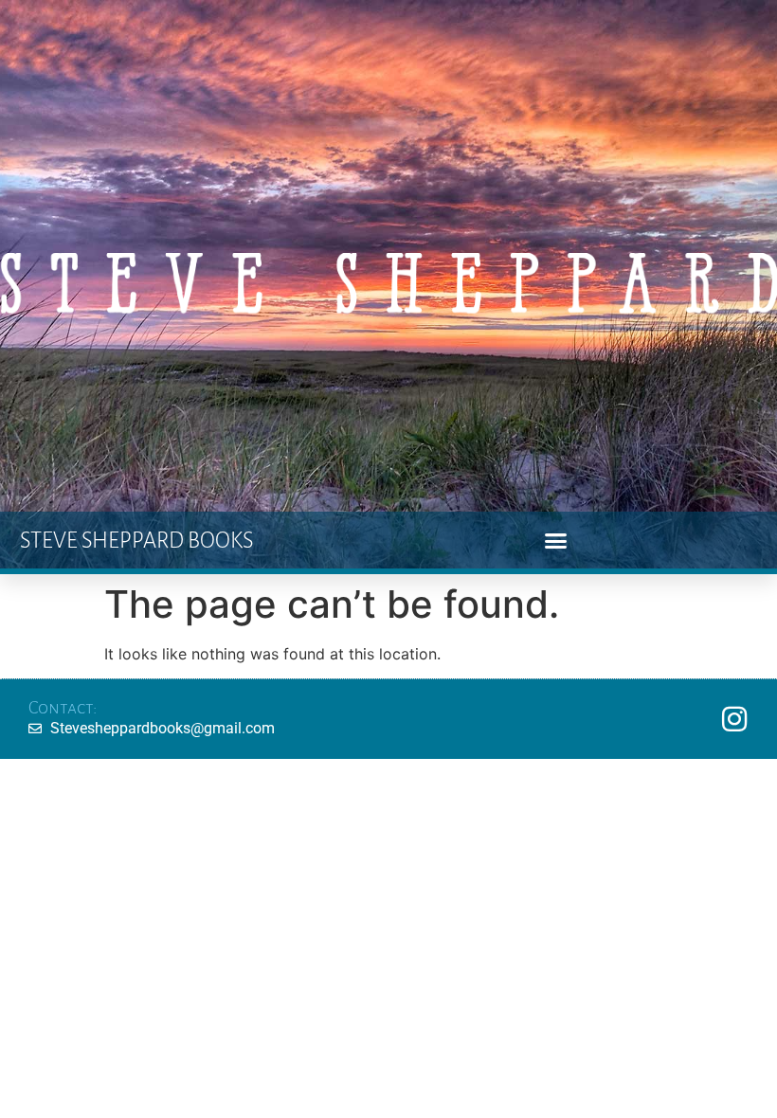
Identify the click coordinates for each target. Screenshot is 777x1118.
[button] (556, 540)
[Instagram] (734, 719)
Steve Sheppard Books (136, 540)
